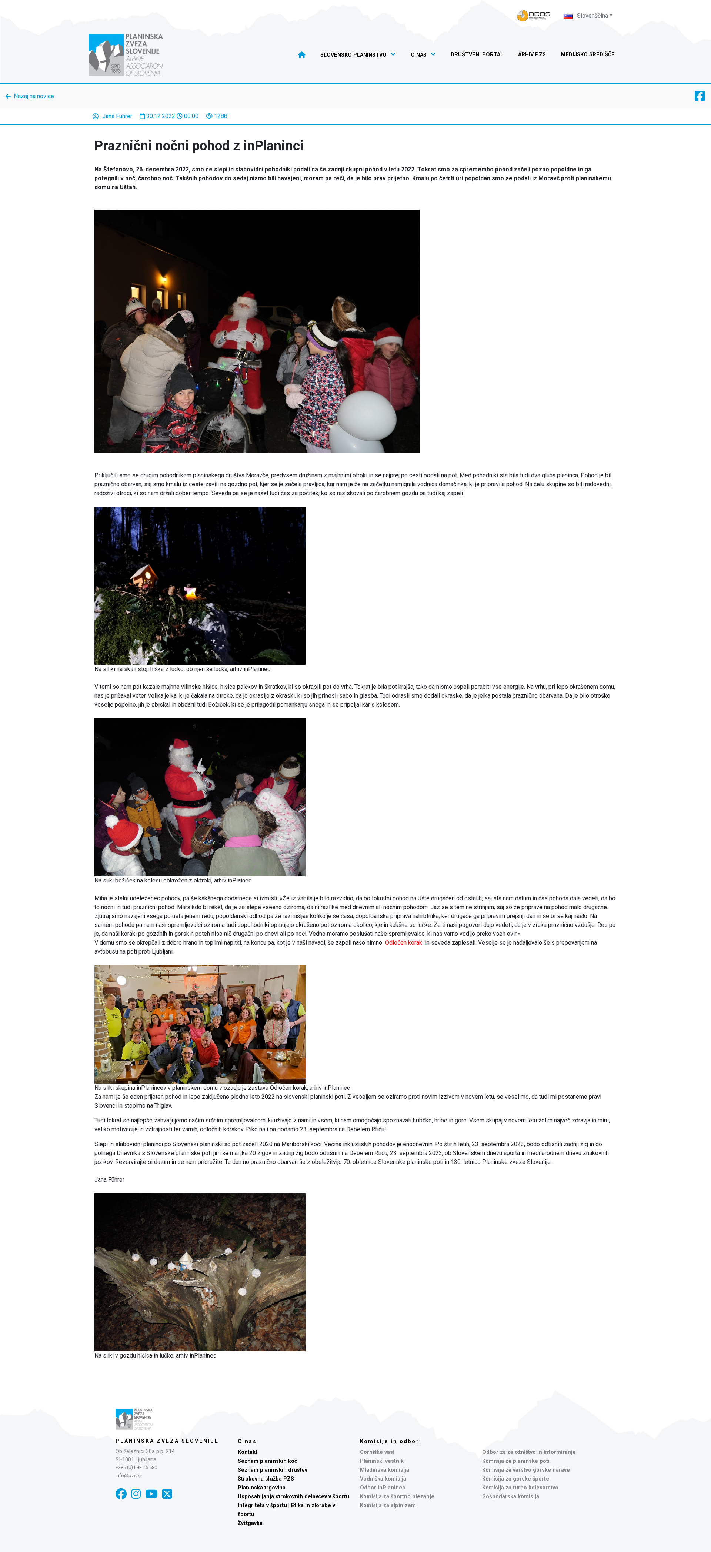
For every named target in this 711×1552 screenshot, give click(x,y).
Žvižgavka (250, 1523)
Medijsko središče (588, 54)
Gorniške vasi (377, 1452)
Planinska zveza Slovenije (167, 1441)
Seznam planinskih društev (272, 1470)
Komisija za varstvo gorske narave (526, 1470)
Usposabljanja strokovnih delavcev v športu (293, 1496)
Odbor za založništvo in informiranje (529, 1452)
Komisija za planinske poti (516, 1461)
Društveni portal (477, 54)
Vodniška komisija (383, 1479)
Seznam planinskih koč (267, 1461)
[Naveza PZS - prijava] (534, 15)
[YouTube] (151, 1494)
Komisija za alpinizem (388, 1505)
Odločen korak (403, 942)
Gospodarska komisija (510, 1496)
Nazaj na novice (34, 96)
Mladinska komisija (384, 1470)
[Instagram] (136, 1494)
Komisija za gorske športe (515, 1479)
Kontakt (247, 1452)
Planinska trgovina (262, 1488)
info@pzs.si (128, 1475)
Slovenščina (591, 15)
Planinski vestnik (382, 1461)
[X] (167, 1494)
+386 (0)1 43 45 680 (136, 1467)
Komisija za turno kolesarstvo (520, 1488)
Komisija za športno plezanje (397, 1496)
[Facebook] (121, 1494)
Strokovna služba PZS (266, 1479)
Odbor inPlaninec (382, 1488)
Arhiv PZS (532, 54)
